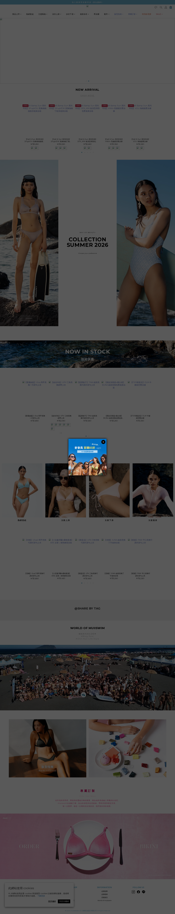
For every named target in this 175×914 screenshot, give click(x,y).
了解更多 (41, 896)
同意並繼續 (64, 901)
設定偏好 (52, 901)
